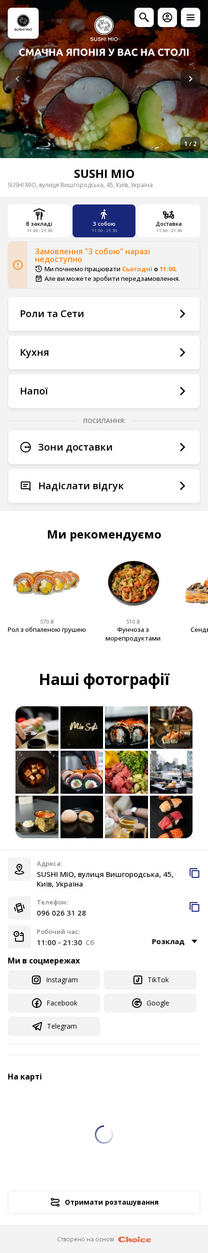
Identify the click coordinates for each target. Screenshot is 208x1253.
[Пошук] (144, 17)
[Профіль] (167, 17)
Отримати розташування (112, 1202)
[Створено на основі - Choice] (134, 1239)
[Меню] (190, 17)
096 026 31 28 (61, 913)
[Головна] (23, 23)
